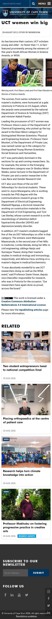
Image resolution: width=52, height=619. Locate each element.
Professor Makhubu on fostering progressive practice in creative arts (25, 527)
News (6, 334)
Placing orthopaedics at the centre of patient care (26, 420)
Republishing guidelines (26, 616)
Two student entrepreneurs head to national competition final (25, 368)
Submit (38, 572)
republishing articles (30, 309)
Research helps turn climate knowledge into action (21, 473)
